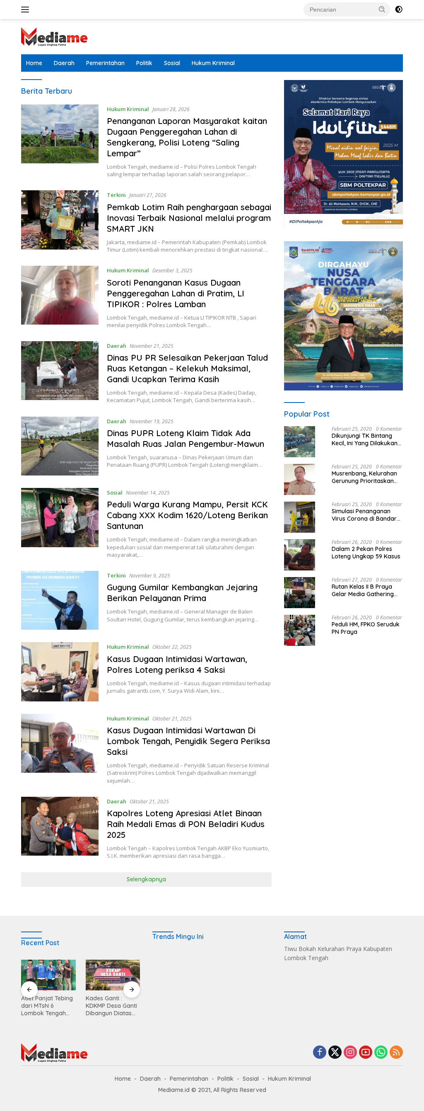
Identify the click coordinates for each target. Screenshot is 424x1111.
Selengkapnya (146, 879)
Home (34, 63)
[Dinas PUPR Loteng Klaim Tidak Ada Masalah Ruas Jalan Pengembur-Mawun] (60, 446)
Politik (144, 63)
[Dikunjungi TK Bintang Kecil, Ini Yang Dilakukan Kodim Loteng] (299, 441)
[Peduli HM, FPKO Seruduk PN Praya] (299, 630)
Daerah (64, 63)
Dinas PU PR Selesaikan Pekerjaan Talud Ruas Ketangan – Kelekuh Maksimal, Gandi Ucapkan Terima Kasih (187, 368)
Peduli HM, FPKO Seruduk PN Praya (366, 628)
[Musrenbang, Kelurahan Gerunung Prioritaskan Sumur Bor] (299, 479)
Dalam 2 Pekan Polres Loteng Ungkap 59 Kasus (366, 552)
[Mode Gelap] (399, 9)
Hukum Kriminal (213, 63)
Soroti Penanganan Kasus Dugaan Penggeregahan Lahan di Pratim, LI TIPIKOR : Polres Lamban (175, 293)
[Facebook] (319, 1053)
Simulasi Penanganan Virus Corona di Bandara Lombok (366, 514)
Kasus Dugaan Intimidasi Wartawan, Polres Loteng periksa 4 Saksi (177, 664)
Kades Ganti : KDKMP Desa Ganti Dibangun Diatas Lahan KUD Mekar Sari (111, 1006)
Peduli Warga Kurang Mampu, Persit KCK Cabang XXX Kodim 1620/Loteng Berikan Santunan (187, 515)
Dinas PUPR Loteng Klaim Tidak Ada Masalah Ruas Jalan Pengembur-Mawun (185, 438)
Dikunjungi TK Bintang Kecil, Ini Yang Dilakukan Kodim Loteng (365, 439)
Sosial (172, 63)
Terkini (116, 195)
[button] (382, 9)
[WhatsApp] (381, 1053)
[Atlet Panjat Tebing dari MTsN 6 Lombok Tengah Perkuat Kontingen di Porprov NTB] (48, 975)
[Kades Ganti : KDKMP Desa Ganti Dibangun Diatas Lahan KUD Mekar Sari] (113, 975)
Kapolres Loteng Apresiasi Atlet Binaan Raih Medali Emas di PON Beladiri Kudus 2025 (186, 824)
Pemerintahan (105, 63)
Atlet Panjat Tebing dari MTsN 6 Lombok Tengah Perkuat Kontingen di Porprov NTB (47, 1006)
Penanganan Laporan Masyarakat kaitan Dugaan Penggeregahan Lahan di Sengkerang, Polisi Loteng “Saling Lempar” (187, 137)
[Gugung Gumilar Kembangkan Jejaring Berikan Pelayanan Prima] (60, 600)
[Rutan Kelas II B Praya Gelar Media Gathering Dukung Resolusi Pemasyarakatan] (299, 592)
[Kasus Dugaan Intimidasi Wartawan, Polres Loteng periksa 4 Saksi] (60, 671)
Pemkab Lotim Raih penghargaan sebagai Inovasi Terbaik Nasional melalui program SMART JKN (189, 218)
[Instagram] (350, 1053)
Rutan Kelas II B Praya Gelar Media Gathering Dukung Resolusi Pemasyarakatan (363, 590)
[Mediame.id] (54, 36)
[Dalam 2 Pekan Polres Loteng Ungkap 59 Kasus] (299, 554)
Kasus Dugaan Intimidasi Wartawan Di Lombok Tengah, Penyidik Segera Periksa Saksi (188, 741)
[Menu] (26, 9)
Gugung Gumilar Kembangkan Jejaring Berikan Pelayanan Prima (182, 592)
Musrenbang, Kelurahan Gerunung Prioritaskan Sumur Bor (364, 477)
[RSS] (396, 1053)
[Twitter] (335, 1053)
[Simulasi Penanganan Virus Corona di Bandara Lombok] (299, 517)
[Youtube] (365, 1053)
